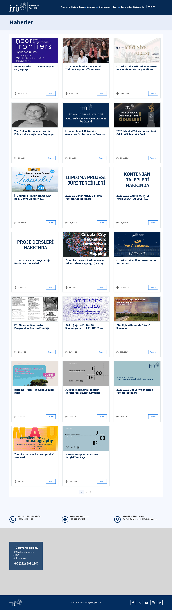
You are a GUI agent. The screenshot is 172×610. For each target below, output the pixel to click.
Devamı (51, 93)
